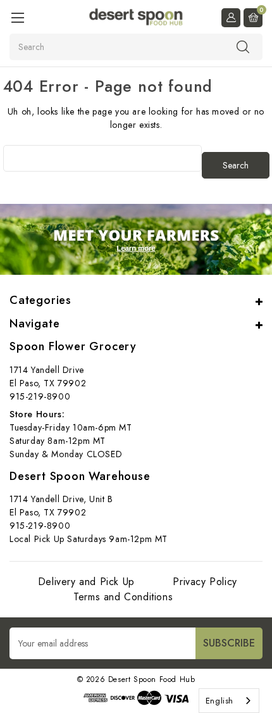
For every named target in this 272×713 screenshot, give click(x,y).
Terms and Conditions (123, 597)
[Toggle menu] (17, 17)
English (219, 701)
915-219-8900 (39, 396)
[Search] (243, 46)
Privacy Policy (205, 581)
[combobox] (229, 700)
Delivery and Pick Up (86, 581)
